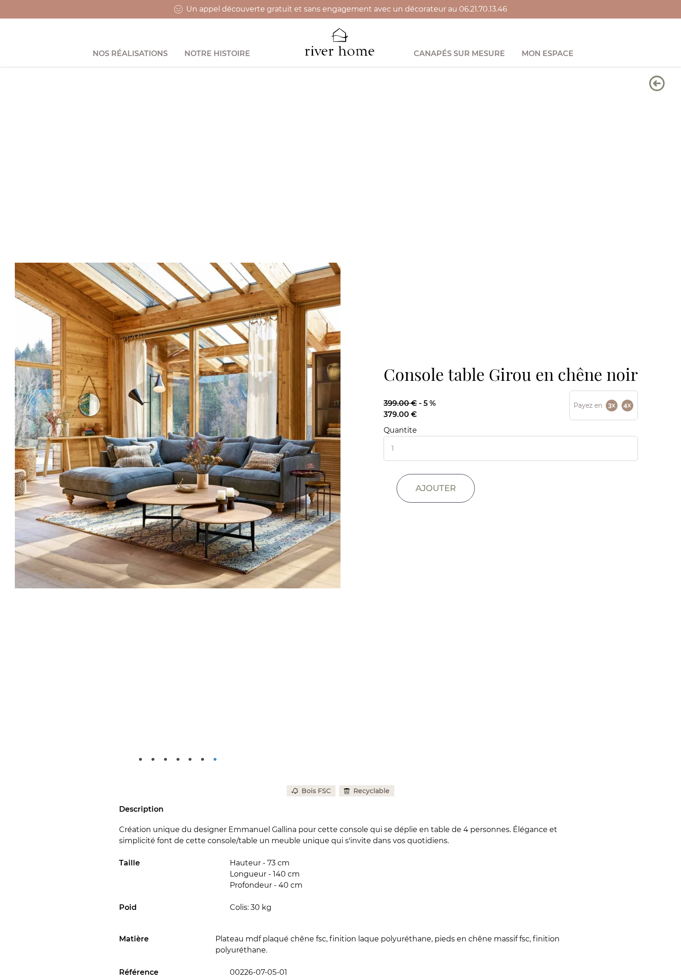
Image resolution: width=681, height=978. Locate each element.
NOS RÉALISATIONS (130, 53)
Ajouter (436, 488)
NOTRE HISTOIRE (217, 53)
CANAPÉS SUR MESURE (459, 53)
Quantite (400, 430)
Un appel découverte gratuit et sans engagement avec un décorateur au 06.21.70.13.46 (346, 9)
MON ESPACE (548, 53)
